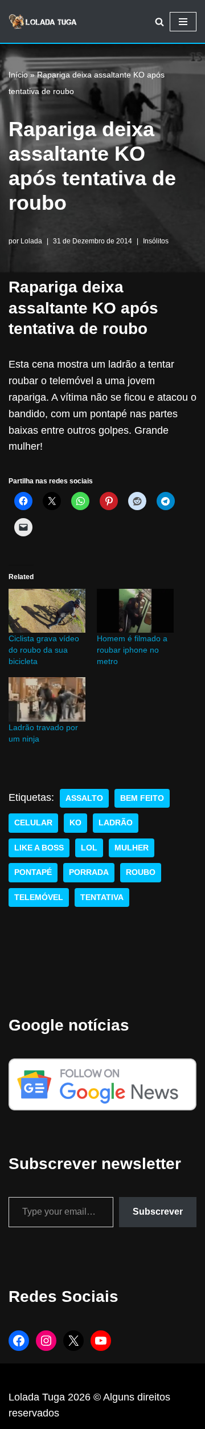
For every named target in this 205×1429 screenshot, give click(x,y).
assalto (84, 798)
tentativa (102, 897)
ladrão (116, 823)
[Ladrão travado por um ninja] (47, 699)
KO (75, 823)
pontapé (33, 872)
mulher (131, 848)
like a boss (39, 848)
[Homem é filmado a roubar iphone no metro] (135, 611)
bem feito (142, 798)
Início (18, 74)
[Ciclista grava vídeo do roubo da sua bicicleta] (47, 611)
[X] (73, 1340)
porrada (89, 872)
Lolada (31, 241)
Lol (89, 848)
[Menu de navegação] (183, 21)
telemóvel (38, 897)
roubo (140, 872)
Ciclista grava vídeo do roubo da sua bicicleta (44, 650)
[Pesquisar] (159, 21)
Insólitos (156, 241)
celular (33, 823)
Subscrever (158, 1211)
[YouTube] (101, 1340)
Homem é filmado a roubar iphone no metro (132, 650)
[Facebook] (19, 1340)
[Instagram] (46, 1340)
